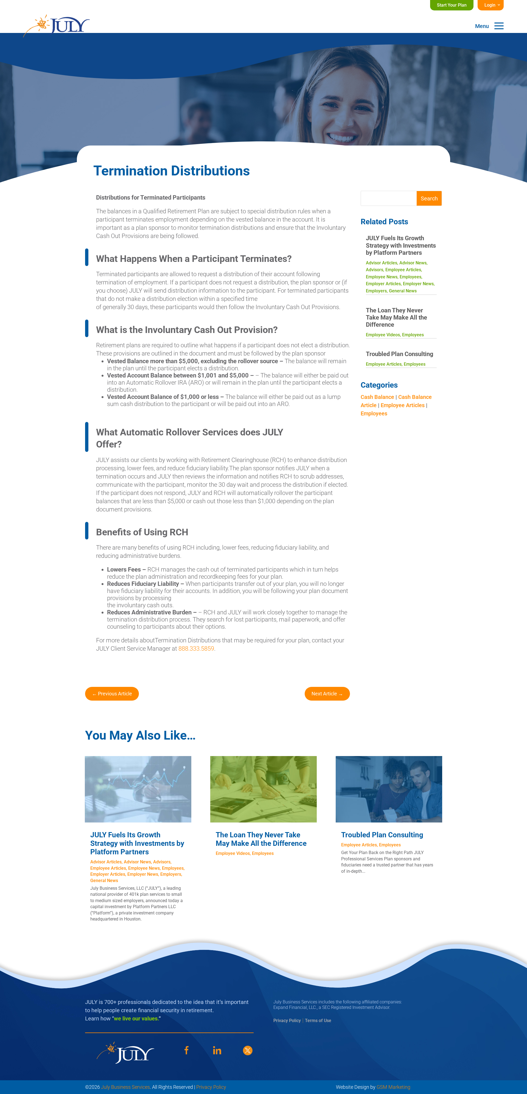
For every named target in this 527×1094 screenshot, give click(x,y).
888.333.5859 (196, 648)
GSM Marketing (393, 1087)
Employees (410, 276)
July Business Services (125, 1087)
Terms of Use (318, 1020)
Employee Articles (403, 269)
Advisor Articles (381, 262)
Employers (376, 290)
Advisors (374, 269)
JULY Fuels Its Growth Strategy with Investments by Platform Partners (401, 245)
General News (403, 290)
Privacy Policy (287, 1020)
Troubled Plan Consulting (399, 354)
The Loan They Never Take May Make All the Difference (396, 317)
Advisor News (413, 262)
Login (489, 5)
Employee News (381, 276)
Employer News (418, 283)
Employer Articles (383, 283)
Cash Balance (377, 397)
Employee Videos (383, 334)
